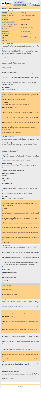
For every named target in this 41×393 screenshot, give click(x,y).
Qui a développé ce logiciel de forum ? (24, 36)
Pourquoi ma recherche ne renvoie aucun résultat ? (26, 25)
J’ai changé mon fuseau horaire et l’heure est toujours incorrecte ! (8, 21)
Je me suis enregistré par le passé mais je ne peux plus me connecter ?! (9, 15)
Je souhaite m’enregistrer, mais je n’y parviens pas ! (7, 13)
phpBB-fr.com (21, 386)
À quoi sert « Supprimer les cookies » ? (5, 17)
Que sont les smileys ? (4, 37)
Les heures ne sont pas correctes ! (5, 20)
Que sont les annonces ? (4, 39)
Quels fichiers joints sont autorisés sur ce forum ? (26, 33)
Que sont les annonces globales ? (5, 38)
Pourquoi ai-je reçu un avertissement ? (5, 31)
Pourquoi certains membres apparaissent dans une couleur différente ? (28, 15)
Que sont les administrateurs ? (24, 12)
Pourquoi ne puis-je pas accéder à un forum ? (6, 30)
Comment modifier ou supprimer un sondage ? (6, 29)
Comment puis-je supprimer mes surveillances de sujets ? (26, 31)
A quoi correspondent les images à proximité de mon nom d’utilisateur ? (8, 22)
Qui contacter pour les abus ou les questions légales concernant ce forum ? (28, 37)
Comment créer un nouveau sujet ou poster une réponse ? (7, 26)
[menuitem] (6, 7)
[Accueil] (6, 3)
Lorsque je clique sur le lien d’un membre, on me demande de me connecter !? (10, 24)
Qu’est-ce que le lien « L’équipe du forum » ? (25, 16)
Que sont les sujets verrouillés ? (5, 40)
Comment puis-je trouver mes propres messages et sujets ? (27, 27)
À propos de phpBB (23, 364)
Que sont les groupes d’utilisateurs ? (24, 13)
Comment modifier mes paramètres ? (5, 19)
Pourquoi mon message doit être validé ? (5, 33)
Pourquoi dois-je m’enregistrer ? (5, 12)
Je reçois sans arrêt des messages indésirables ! (25, 19)
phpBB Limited (19, 363)
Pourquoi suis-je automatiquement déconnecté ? (6, 16)
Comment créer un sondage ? (4, 28)
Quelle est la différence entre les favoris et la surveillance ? (26, 29)
